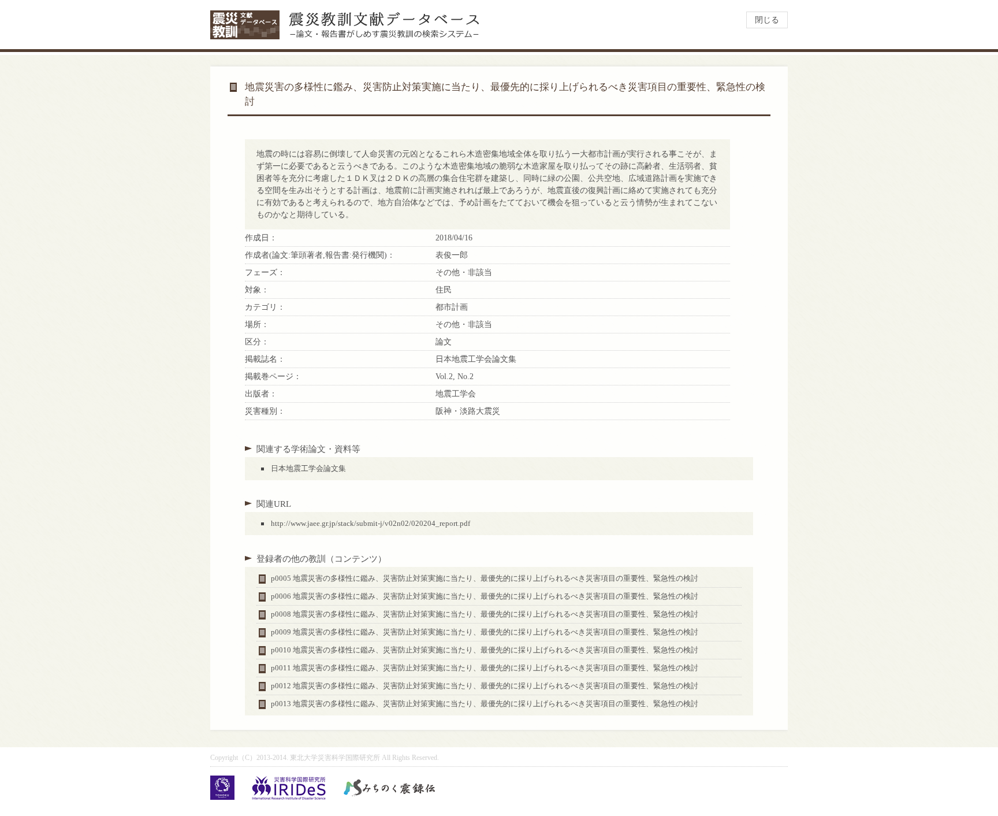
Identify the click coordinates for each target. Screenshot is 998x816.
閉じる (767, 20)
